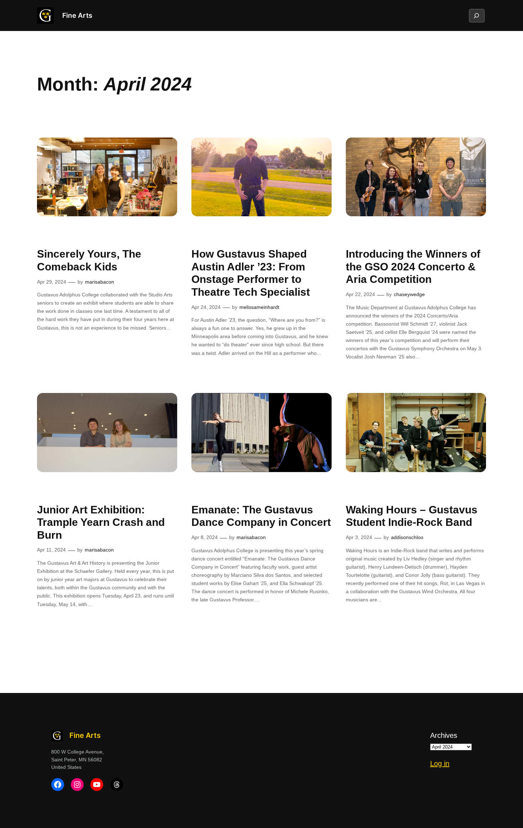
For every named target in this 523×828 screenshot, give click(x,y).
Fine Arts (77, 15)
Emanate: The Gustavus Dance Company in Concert (261, 516)
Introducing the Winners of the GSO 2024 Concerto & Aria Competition (413, 266)
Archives (443, 735)
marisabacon (99, 282)
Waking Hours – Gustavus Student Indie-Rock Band (411, 516)
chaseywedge (409, 294)
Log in (439, 763)
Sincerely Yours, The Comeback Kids (89, 260)
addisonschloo (407, 537)
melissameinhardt (259, 307)
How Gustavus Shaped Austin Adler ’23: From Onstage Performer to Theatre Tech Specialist (250, 273)
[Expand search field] (476, 15)
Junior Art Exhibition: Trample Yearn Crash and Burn (101, 522)
